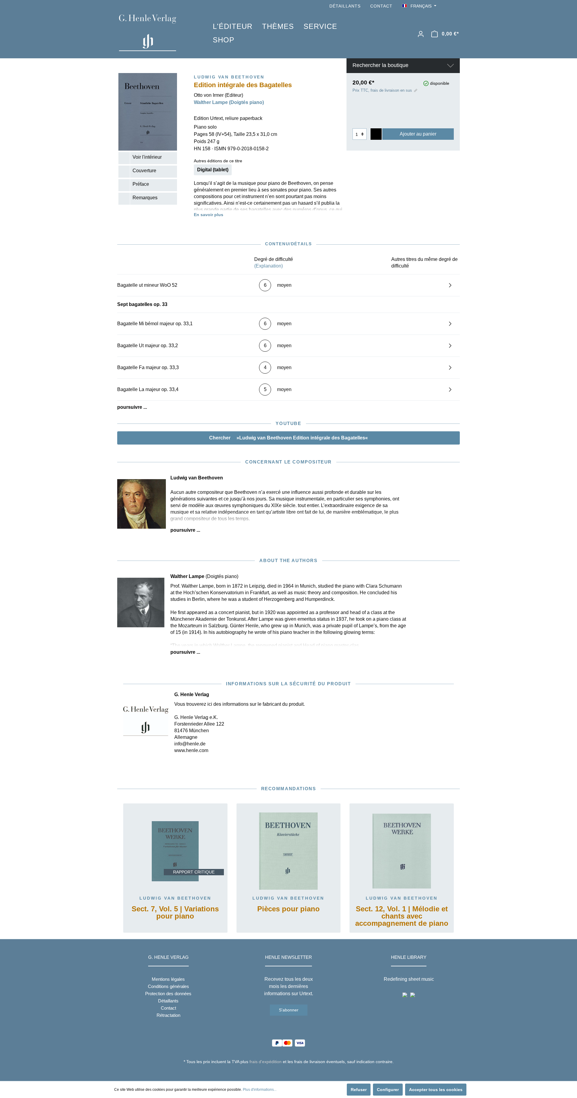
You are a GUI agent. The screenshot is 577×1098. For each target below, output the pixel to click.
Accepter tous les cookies (436, 1089)
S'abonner (288, 1010)
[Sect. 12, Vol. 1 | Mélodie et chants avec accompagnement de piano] (401, 851)
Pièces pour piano (288, 909)
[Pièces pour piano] (288, 851)
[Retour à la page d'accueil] (157, 32)
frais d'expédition (265, 1061)
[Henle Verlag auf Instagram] (456, 6)
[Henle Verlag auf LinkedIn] (293, 1072)
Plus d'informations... (259, 1089)
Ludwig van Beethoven (175, 898)
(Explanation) (268, 265)
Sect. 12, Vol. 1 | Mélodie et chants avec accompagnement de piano (401, 916)
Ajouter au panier (418, 133)
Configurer (388, 1089)
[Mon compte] (421, 34)
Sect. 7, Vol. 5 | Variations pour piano (175, 912)
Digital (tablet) (212, 169)
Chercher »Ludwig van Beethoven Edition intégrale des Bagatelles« (288, 437)
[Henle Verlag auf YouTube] (448, 6)
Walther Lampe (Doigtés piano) (229, 102)
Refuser (359, 1089)
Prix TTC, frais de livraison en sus (382, 90)
